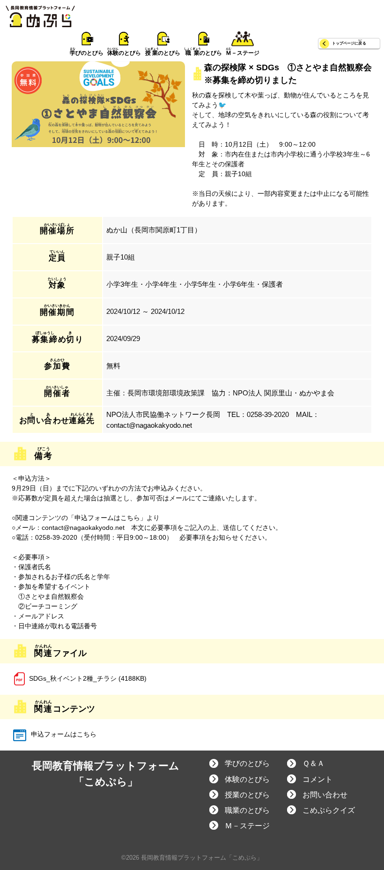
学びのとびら (247, 763)
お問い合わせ (325, 795)
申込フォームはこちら (62, 734)
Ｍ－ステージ (247, 826)
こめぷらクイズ (329, 810)
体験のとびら (247, 779)
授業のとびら (247, 795)
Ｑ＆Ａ (314, 763)
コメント (317, 779)
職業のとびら (247, 810)
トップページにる (349, 43)
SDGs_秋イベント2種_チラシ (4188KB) (88, 678)
